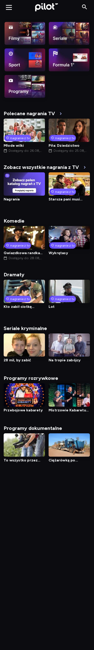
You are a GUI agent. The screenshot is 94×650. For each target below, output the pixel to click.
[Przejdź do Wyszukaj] (84, 7)
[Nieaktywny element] (25, 33)
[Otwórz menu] (9, 7)
